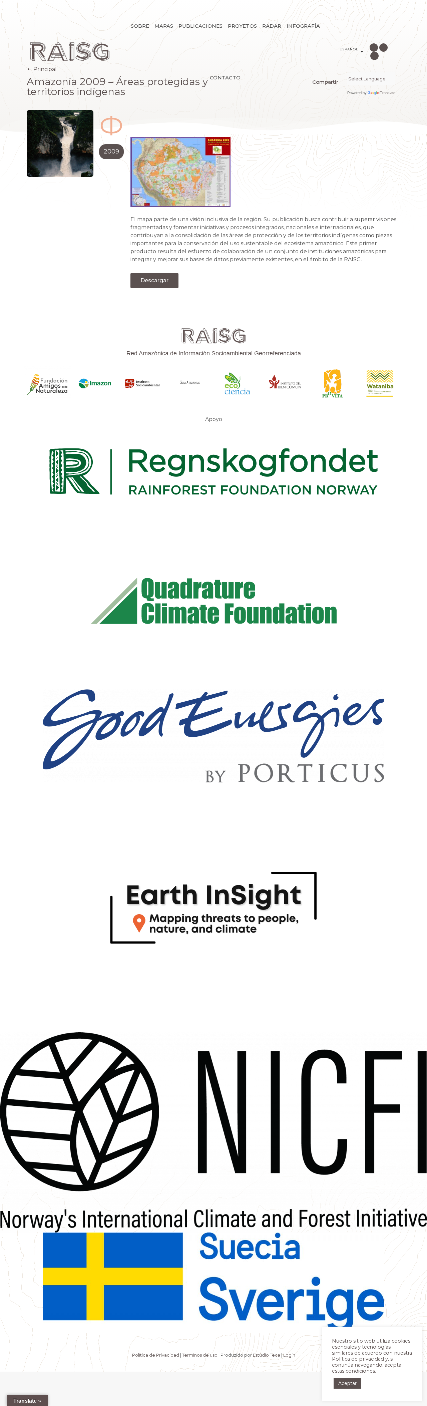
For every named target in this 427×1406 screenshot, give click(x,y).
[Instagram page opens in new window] (374, 47)
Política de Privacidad (155, 1355)
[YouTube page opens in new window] (374, 56)
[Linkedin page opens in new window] (383, 47)
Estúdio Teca (266, 1355)
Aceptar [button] (347, 1383)
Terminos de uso (200, 1355)
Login (289, 1355)
